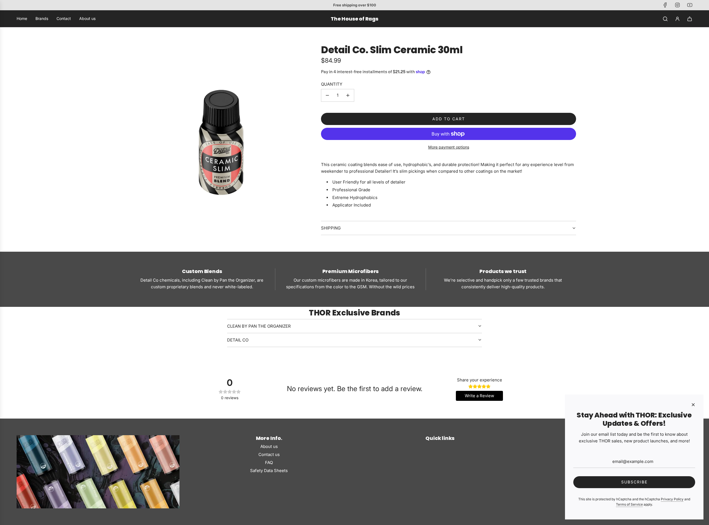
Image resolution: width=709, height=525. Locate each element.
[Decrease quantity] (327, 95)
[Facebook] (665, 5)
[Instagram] (677, 5)
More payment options (448, 147)
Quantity (331, 84)
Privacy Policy (672, 499)
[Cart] (690, 19)
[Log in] (677, 19)
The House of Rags (354, 19)
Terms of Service (629, 504)
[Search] (665, 19)
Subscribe (634, 482)
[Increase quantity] (348, 95)
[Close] (693, 405)
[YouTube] (690, 5)
